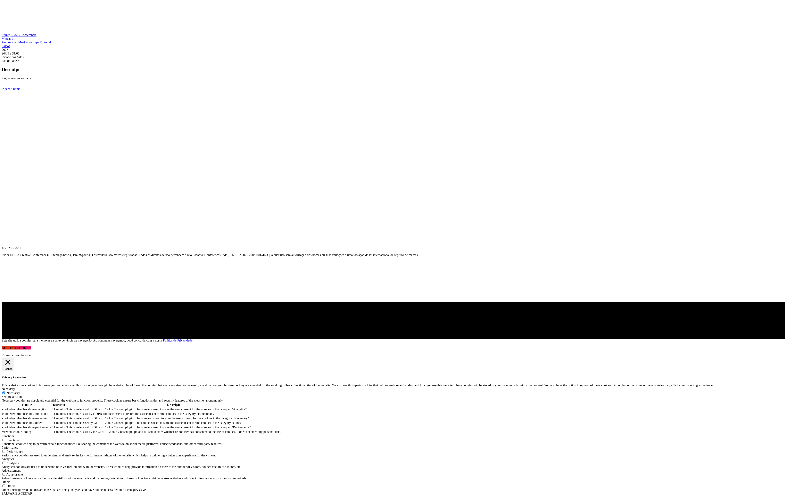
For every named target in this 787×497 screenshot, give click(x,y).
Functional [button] (8, 436)
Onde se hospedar (18, 164)
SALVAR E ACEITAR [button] (17, 493)
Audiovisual (10, 42)
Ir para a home (11, 89)
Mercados (11, 125)
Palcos (6, 46)
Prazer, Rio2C (11, 35)
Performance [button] (10, 447)
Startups (34, 42)
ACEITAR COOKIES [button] (16, 347)
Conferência (28, 35)
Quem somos (13, 96)
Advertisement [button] (11, 470)
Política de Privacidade (177, 340)
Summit (8, 105)
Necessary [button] (8, 389)
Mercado (7, 38)
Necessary (13, 393)
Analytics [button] (8, 459)
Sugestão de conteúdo (23, 145)
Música (23, 42)
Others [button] (6, 482)
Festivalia (11, 135)
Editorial (45, 42)
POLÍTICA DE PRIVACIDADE (23, 174)
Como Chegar (14, 155)
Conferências (14, 115)
